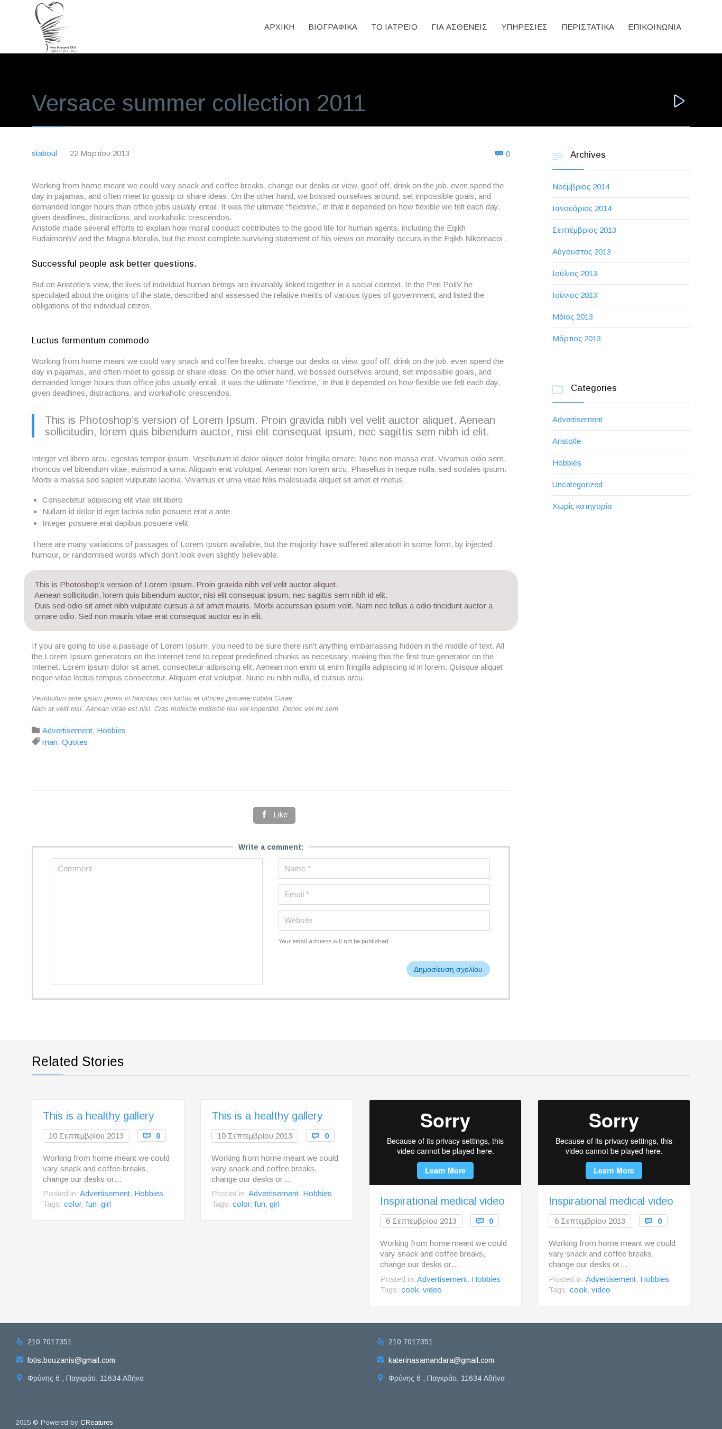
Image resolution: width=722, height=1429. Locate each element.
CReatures (96, 1422)
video (432, 1289)
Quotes (75, 742)
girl (106, 1203)
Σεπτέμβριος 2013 (584, 229)
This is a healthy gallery (98, 1116)
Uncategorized (577, 484)
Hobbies (111, 730)
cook (410, 1289)
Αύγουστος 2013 (581, 251)
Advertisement (67, 730)
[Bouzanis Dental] (56, 26)
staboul (44, 153)
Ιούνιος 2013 (574, 294)
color (72, 1203)
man (50, 742)
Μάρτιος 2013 (576, 338)
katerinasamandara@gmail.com (435, 1360)
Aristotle (566, 440)
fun (91, 1203)
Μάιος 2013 (572, 316)
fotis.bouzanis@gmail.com (65, 1360)
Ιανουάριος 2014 (582, 208)
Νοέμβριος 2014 (580, 186)
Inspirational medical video (442, 1201)
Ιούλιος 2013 (574, 273)
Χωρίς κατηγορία (582, 506)
